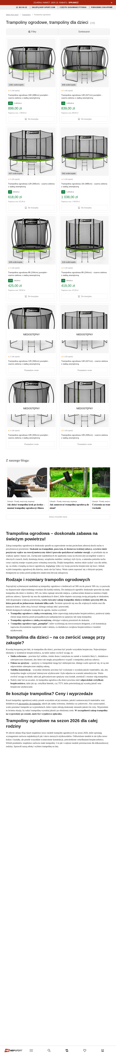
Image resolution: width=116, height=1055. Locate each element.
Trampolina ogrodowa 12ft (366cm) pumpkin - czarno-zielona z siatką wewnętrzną (28, 362)
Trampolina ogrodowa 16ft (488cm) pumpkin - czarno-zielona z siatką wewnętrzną (28, 96)
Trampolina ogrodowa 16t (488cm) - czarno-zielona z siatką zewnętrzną (84, 185)
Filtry (33, 31)
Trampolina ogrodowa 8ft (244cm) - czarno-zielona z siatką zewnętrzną (84, 273)
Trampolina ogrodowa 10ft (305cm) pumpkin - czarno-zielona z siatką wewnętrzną (28, 436)
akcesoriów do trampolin (29, 703)
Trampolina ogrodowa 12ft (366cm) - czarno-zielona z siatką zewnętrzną (31, 185)
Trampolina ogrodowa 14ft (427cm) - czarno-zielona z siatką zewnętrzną (84, 362)
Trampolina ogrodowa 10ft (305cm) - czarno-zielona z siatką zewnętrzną (84, 436)
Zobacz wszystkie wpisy (58, 517)
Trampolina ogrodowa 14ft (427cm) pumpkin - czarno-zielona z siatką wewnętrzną (81, 96)
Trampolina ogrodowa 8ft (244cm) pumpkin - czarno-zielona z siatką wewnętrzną (28, 273)
